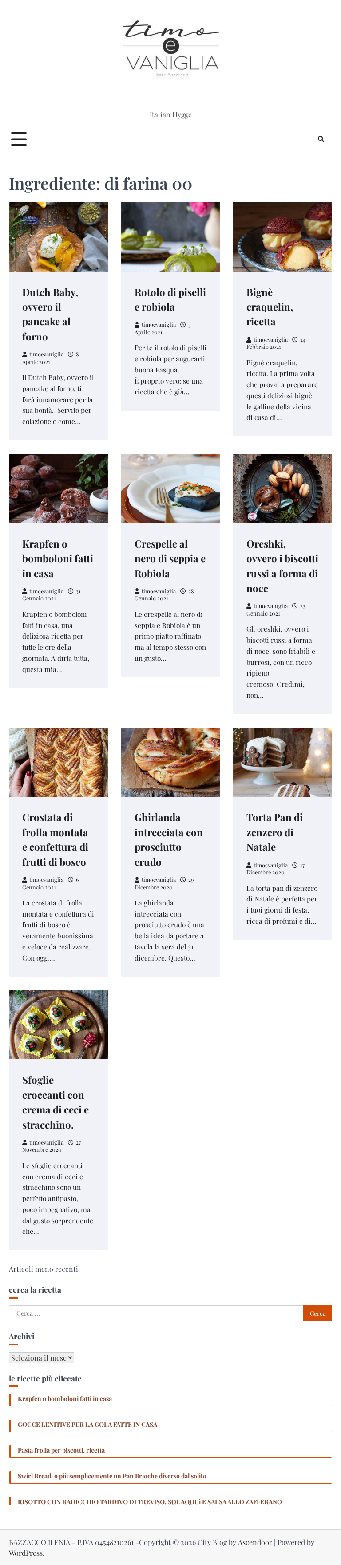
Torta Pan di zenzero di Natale (274, 831)
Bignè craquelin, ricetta (269, 306)
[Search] (321, 139)
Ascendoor (255, 1542)
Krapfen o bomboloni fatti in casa (57, 558)
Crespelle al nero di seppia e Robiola (170, 558)
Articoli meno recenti (43, 1268)
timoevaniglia (46, 354)
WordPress (26, 1552)
